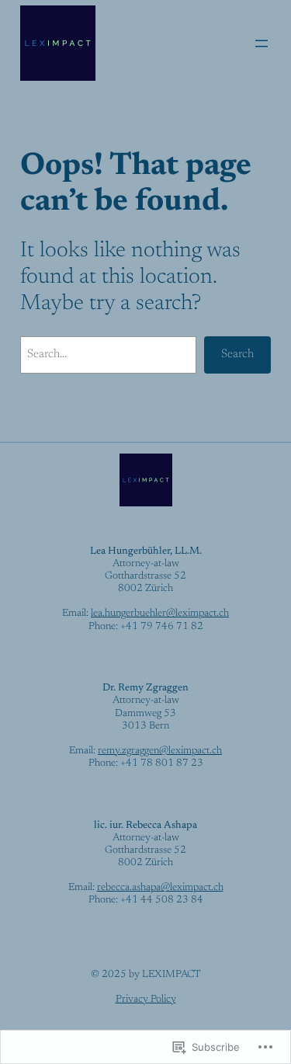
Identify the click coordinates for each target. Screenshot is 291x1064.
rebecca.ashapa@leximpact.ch (160, 887)
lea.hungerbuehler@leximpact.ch (160, 613)
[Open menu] (261, 43)
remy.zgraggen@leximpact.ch (160, 751)
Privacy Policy (146, 999)
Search (237, 354)
